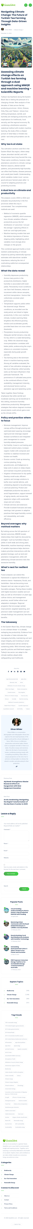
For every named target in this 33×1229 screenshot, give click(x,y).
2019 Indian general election (12, 1029)
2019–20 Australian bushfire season (14, 1035)
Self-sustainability (19, 1124)
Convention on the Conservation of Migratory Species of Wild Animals (16, 1093)
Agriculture (23, 679)
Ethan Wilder (8, 30)
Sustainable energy (20, 1127)
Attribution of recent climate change (16, 685)
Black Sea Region (10, 689)
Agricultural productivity (12, 679)
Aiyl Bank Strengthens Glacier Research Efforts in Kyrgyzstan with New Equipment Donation (16, 784)
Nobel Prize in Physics (9, 705)
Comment (7, 829)
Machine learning (23, 699)
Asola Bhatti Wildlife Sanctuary (12, 1055)
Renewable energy (18, 1120)
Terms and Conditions (10, 1208)
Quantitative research (8, 709)
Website (6, 858)
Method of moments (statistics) (16, 702)
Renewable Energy (12, 1003)
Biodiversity (10, 990)
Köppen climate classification (19, 1117)
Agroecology (17, 1045)
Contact (6, 1200)
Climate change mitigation (11, 1082)
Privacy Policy (8, 1204)
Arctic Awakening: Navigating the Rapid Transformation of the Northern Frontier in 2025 (16, 802)
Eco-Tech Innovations (13, 999)
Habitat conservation (10, 1110)
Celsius (19, 1075)
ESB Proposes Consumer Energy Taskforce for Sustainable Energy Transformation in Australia (19, 963)
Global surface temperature (20, 1104)
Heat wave (20, 1114)
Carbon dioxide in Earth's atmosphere (14, 1072)
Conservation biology (10, 1088)
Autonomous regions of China (12, 1065)
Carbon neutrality (9, 1075)
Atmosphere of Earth (10, 1059)
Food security (24, 695)
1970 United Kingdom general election (14, 1026)
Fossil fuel (7, 1104)
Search (6, 886)
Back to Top (17, 1224)
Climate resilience (9, 1085)
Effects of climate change (11, 695)
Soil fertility (20, 709)
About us (7, 1196)
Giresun (7, 699)
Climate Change (18, 30)
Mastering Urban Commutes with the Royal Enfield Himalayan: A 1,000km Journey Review (20, 924)
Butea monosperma (22, 689)
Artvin (21, 682)
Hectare (7, 1117)
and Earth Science (9, 1049)
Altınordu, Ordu (13, 682)
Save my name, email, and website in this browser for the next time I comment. (16, 868)
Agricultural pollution (20, 1042)
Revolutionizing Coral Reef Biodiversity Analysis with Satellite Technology (20, 937)
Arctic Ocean (8, 1052)
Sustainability (8, 1127)
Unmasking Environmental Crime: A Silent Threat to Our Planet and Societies (19, 949)
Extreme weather (23, 1100)
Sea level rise (8, 1124)
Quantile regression (23, 705)
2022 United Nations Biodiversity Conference (16, 1039)
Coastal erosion (11, 692)
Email (6, 850)
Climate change (9, 1079)
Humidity (14, 699)
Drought (7, 1097)
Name (6, 843)
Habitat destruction (10, 1114)
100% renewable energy (11, 1022)
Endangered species (10, 1100)
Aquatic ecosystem (22, 1049)
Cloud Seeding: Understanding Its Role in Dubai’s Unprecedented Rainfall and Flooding (20, 911)
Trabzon (28, 709)
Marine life (7, 1120)
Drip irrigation (21, 692)
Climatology (20, 1085)
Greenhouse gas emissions (12, 1107)
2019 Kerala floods (9, 1032)
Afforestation (8, 1042)
